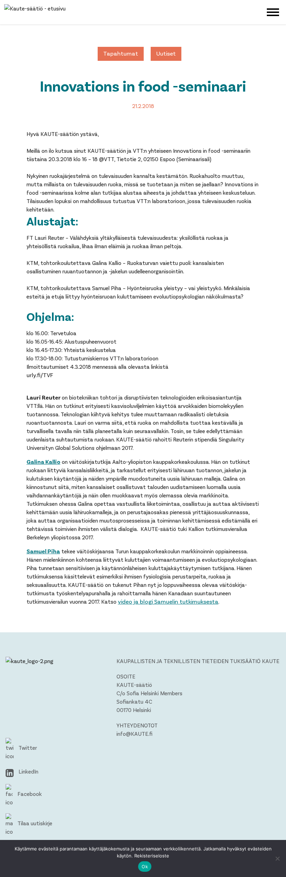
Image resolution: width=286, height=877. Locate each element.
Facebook (29, 793)
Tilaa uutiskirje (34, 823)
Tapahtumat (120, 53)
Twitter (27, 747)
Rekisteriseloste (151, 855)
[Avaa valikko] (273, 11)
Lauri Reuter (44, 397)
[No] (277, 858)
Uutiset (166, 53)
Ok (145, 866)
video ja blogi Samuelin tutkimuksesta (168, 601)
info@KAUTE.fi (134, 733)
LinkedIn (27, 771)
